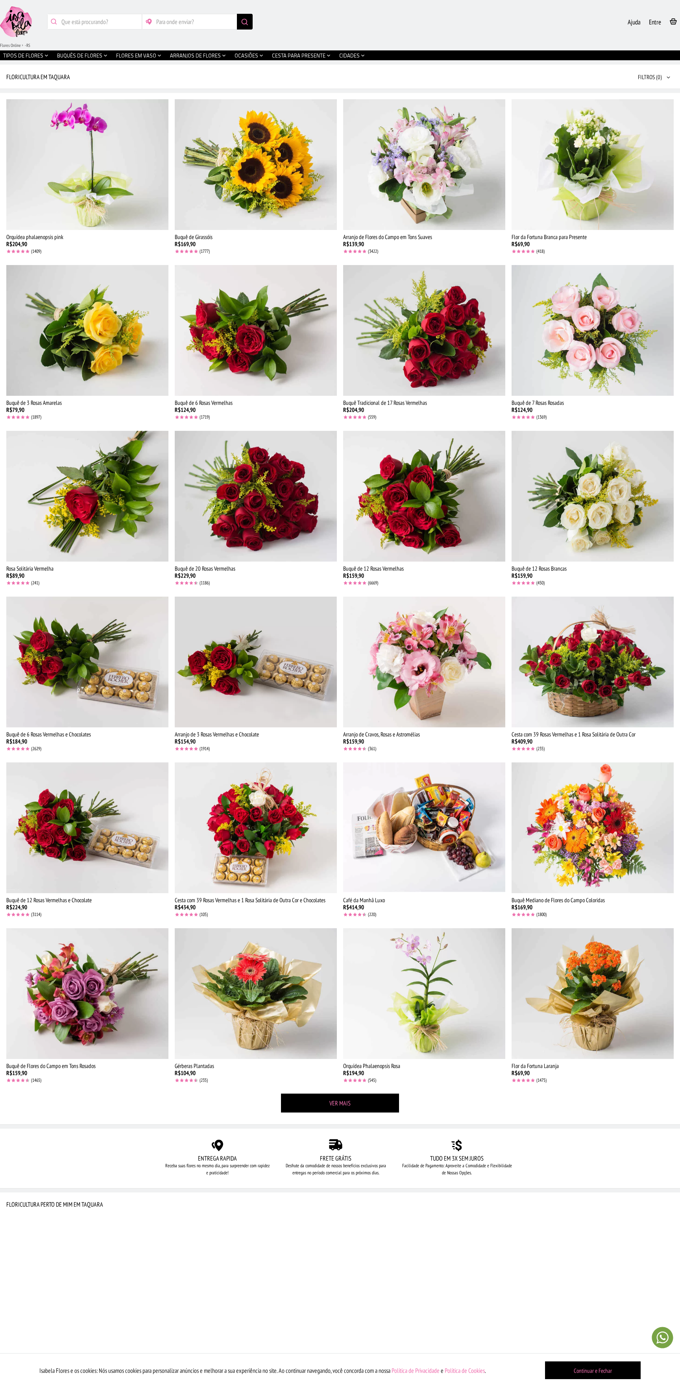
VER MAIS (340, 1103)
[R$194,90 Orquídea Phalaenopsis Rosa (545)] (424, 993)
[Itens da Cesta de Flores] (673, 23)
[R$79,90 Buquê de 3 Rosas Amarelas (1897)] (87, 330)
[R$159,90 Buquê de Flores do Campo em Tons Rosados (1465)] (87, 993)
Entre (655, 22)
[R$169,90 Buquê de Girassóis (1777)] (256, 164)
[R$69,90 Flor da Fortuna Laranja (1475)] (593, 993)
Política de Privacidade (416, 1370)
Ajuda (634, 22)
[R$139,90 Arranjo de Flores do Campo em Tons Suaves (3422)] (424, 164)
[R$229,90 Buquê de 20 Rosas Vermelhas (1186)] (256, 496)
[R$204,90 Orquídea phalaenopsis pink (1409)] (87, 164)
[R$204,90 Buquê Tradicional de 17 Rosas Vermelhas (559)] (424, 330)
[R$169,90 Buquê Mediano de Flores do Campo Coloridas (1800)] (593, 827)
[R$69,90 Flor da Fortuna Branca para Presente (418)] (593, 164)
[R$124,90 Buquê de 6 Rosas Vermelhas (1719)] (256, 330)
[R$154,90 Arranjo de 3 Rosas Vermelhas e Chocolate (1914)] (256, 662)
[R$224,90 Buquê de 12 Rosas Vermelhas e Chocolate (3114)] (87, 827)
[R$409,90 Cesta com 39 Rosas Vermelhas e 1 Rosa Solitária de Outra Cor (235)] (593, 662)
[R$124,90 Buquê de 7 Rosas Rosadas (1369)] (593, 330)
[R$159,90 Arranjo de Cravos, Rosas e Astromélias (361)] (424, 662)
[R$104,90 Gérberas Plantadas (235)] (256, 993)
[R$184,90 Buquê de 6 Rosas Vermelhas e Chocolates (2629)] (87, 662)
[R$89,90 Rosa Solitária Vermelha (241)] (87, 496)
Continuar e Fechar (593, 1370)
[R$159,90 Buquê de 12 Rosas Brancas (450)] (593, 496)
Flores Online (10, 45)
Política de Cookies (465, 1370)
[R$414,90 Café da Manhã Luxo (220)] (424, 827)
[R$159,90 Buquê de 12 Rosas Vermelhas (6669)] (424, 496)
